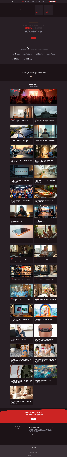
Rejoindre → (33, 418)
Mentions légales (32, 452)
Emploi (36, 1)
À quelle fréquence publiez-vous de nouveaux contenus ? (37, 434)
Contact (36, 452)
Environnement (39, 1)
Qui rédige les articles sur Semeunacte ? (35, 427)
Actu (25, 1)
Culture (28, 1)
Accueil (23, 1)
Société (43, 1)
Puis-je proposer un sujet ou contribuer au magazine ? (37, 437)
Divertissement (32, 1)
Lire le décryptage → (52, 1)
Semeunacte (14, 1)
